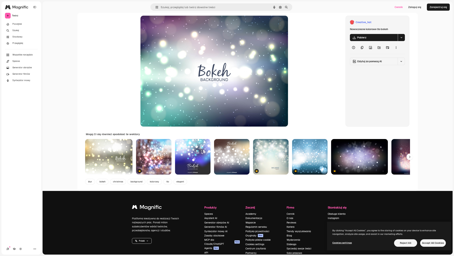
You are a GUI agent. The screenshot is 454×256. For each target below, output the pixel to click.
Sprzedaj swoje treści (299, 248)
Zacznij (250, 207)
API (206, 252)
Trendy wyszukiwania (299, 231)
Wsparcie (250, 222)
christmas (118, 181)
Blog (289, 235)
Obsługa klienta (336, 213)
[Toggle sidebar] (35, 7)
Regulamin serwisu (256, 226)
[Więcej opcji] (396, 47)
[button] (142, 241)
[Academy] (14, 249)
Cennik (399, 7)
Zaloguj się (414, 7)
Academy (250, 213)
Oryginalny (165, 22)
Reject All (405, 242)
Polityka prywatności (257, 231)
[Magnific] (147, 208)
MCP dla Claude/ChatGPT (221, 241)
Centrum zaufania (255, 248)
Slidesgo (291, 244)
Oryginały (253, 235)
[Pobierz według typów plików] (401, 37)
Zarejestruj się (438, 7)
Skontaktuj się (337, 207)
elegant (180, 181)
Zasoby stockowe (214, 235)
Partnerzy (251, 253)
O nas (290, 218)
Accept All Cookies (433, 242)
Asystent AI (210, 218)
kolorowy (154, 181)
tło (167, 181)
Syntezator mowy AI (216, 231)
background (136, 181)
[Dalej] (409, 157)
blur (90, 181)
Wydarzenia (293, 239)
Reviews (291, 222)
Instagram (333, 218)
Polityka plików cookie (258, 239)
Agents (211, 248)
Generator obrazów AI (216, 222)
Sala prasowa (294, 253)
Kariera (290, 226)
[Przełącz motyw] (20, 249)
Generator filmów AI (215, 226)
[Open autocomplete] (155, 7)
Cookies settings (254, 244)
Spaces (208, 213)
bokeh (102, 181)
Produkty (210, 207)
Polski (142, 240)
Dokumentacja (253, 218)
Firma (290, 207)
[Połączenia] (8, 249)
